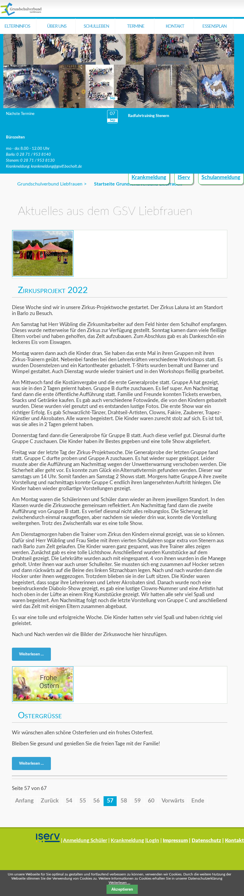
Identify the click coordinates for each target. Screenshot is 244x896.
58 (124, 801)
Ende (197, 801)
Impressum (175, 840)
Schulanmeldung (220, 177)
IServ (184, 177)
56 (96, 801)
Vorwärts (173, 801)
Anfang (24, 801)
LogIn (152, 840)
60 (151, 801)
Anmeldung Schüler (85, 840)
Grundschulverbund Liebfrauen (49, 184)
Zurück (50, 801)
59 (137, 801)
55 (82, 801)
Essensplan (214, 26)
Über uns (56, 26)
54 (69, 801)
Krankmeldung (149, 177)
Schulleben (96, 26)
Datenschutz (206, 840)
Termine (135, 26)
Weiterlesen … (33, 655)
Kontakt (175, 26)
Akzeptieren (122, 889)
